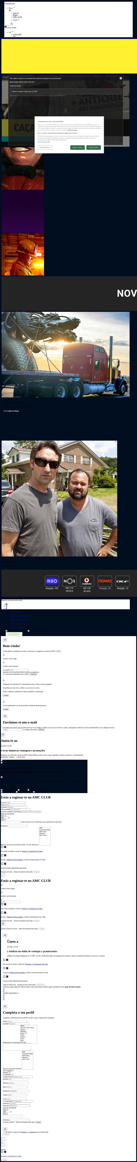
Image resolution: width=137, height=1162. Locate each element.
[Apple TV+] (28, 1033)
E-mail (6, 670)
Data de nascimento (7, 814)
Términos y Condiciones (28, 1132)
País (4, 1070)
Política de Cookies (72, 130)
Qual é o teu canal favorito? (12, 1069)
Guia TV (16, 13)
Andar (5, 1095)
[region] (69, 135)
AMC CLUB (17, 17)
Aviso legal (14, 612)
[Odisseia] (44, 834)
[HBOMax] (28, 1031)
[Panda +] (28, 1037)
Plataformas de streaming (11, 1042)
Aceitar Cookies (93, 147)
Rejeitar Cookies (77, 147)
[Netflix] (28, 1026)
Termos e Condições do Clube (20, 616)
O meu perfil (17, 34)
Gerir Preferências (44, 147)
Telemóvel (6, 1106)
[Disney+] (28, 1030)
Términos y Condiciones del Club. (36, 964)
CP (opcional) (5, 809)
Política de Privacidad (17, 972)
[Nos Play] (28, 1042)
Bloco (5, 1087)
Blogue (15, 15)
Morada (5, 1079)
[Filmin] (28, 1035)
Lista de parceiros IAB (44, 142)
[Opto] (28, 1040)
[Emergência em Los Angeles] (22, 254)
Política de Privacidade (17, 620)
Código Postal (7, 1077)
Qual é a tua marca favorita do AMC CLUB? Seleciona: (20, 845)
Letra (4, 1099)
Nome (3, 805)
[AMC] (44, 828)
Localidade (6, 1075)
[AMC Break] (44, 832)
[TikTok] (6, 608)
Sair (14, 36)
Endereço (6, 1103)
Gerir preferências (14, 634)
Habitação (6, 1091)
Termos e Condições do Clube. (32, 851)
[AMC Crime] (44, 835)
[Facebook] (6, 604)
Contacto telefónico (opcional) (11, 812)
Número (5, 1083)
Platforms (4, 826)
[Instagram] (6, 606)
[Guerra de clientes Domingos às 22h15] (22, 211)
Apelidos (4, 807)
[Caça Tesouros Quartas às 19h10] (22, 168)
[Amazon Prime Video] (28, 1028)
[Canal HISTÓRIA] (44, 830)
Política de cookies (16, 623)
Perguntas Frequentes (17, 627)
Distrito (5, 1072)
